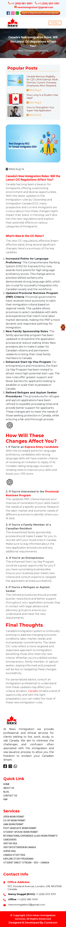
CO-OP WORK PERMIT (14, 820)
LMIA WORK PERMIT (13, 824)
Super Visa (9, 851)
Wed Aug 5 (35, 90)
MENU (55, 22)
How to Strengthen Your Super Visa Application (40, 109)
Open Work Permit (14, 816)
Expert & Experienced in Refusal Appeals (40, 13)
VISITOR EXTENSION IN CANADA (19, 847)
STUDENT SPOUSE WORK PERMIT (20, 832)
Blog (6, 792)
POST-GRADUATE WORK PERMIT (20, 828)
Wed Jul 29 (35, 115)
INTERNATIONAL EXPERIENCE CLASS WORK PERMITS (30, 836)
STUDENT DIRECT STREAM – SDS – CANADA (26, 862)
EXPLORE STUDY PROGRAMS (18, 858)
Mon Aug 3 (35, 102)
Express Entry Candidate (41, 446)
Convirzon (50, 922)
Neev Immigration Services (33, 50)
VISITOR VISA (10, 843)
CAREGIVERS (9, 839)
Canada (33, 691)
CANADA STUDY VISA (14, 855)
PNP (5, 799)
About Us (8, 788)
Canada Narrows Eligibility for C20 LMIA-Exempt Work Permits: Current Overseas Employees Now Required (42, 81)
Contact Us (10, 795)
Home (6, 784)
